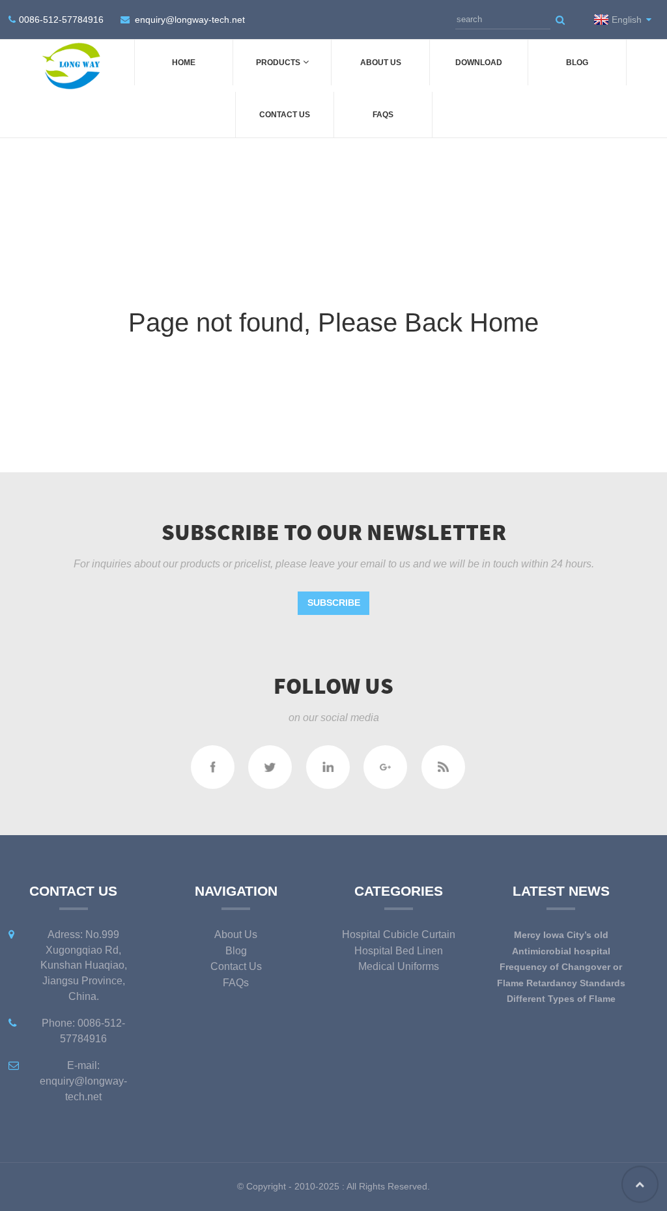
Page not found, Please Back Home (333, 322)
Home (183, 62)
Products (278, 62)
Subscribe (333, 602)
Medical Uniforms (398, 966)
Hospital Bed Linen (398, 950)
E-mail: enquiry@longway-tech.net (83, 1081)
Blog (577, 62)
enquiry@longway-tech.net (190, 19)
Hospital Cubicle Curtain (398, 934)
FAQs (383, 114)
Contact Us (284, 114)
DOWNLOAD (478, 62)
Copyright (265, 1186)
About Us (380, 62)
